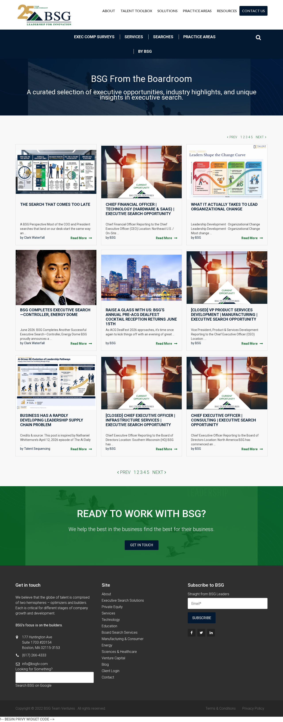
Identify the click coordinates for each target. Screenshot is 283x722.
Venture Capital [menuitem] (113, 658)
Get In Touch (141, 545)
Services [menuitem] (133, 36)
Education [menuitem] (109, 626)
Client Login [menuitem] (110, 671)
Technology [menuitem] (111, 620)
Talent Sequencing (37, 448)
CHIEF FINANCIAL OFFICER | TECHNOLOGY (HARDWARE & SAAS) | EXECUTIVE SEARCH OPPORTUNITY (140, 209)
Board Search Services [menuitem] (120, 632)
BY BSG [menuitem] (145, 51)
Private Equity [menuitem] (112, 607)
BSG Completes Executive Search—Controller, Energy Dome (55, 312)
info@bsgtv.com (35, 664)
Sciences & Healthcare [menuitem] (119, 652)
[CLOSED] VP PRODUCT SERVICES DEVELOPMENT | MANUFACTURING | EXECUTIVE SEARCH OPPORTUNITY (224, 314)
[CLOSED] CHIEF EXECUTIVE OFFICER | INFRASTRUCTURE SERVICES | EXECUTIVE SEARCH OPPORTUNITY (140, 420)
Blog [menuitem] (105, 664)
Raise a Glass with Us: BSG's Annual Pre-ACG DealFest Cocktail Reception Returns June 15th (141, 317)
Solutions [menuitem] (167, 11)
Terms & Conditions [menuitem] (221, 708)
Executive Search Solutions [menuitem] (123, 600)
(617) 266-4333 (34, 655)
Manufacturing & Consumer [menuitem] (122, 639)
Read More (79, 238)
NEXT (260, 137)
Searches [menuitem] (163, 36)
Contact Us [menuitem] (253, 11)
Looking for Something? (34, 669)
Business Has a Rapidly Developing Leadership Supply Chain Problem (51, 420)
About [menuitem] (108, 11)
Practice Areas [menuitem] (197, 11)
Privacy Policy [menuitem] (253, 708)
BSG (113, 237)
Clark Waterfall (34, 237)
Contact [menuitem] (108, 677)
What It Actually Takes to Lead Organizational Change (224, 206)
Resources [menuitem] (227, 11)
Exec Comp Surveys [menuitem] (94, 36)
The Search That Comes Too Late (55, 204)
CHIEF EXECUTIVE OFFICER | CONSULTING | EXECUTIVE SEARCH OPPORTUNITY (223, 420)
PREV (233, 137)
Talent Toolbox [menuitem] (136, 11)
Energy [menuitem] (107, 645)
